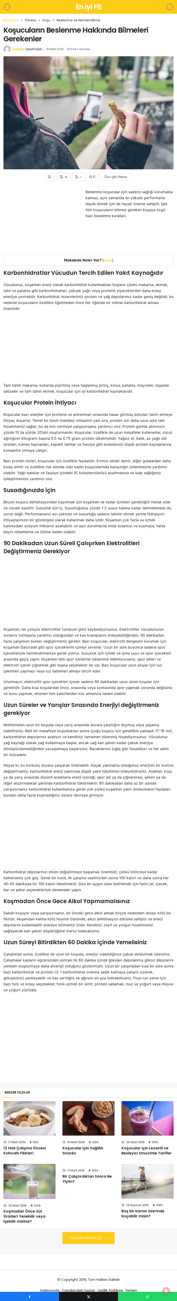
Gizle (108, 260)
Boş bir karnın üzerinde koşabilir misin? (142, 1213)
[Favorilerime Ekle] (50, 177)
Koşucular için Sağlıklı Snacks (82, 1150)
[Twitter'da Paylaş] (88, 1296)
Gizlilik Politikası (110, 1290)
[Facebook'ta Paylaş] (29, 1296)
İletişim (131, 1290)
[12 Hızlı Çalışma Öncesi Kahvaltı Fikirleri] (29, 1118)
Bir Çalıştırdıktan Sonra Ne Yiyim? (87, 1179)
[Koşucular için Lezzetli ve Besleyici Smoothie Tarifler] (147, 1118)
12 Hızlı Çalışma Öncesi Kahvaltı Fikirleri (24, 1150)
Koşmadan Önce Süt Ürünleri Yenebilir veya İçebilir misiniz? (24, 1216)
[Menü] (7, 7)
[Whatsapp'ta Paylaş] (147, 1296)
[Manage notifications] (166, 1291)
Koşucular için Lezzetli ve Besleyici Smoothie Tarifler (146, 1150)
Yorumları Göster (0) (86, 1238)
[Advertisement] (42, 221)
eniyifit (18, 49)
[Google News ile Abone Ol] (116, 177)
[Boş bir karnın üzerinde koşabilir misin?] (147, 1181)
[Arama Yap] (170, 7)
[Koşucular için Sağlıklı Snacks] (88, 1118)
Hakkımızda (49, 1290)
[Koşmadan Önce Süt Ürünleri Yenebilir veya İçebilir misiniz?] (29, 1181)
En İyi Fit (88, 7)
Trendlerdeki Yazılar (78, 1290)
